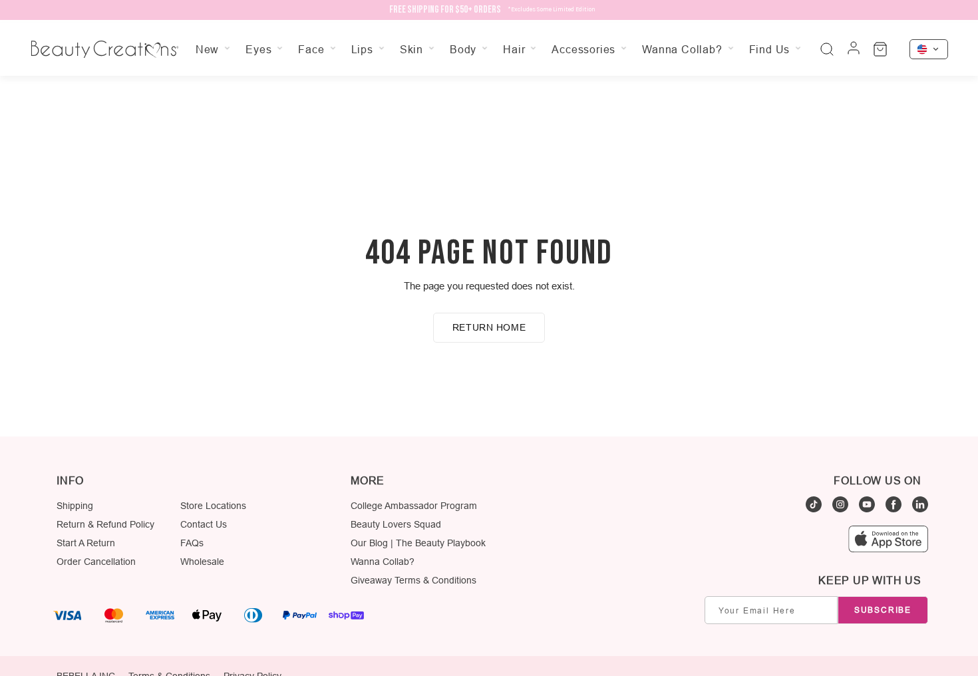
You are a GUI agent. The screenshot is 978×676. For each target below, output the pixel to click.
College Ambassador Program (414, 505)
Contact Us (203, 524)
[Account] (854, 49)
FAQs (192, 543)
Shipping (75, 505)
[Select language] (929, 49)
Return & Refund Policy (105, 524)
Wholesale (202, 561)
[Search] (827, 49)
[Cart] (880, 49)
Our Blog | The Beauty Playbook (418, 543)
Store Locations (213, 505)
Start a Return (86, 543)
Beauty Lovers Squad (396, 524)
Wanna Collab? (382, 561)
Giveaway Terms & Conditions (413, 580)
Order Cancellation (96, 561)
